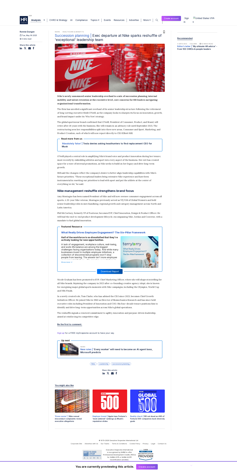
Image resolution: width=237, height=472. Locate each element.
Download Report (110, 271)
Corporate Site (76, 444)
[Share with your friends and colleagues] (29, 48)
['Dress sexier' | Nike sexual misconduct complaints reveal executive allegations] (72, 408)
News (57, 32)
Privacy (145, 444)
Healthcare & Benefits (73, 32)
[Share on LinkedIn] (21, 48)
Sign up (60, 333)
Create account (171, 18)
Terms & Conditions (119, 444)
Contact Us (162, 444)
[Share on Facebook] (33, 48)
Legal (153, 444)
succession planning (121, 364)
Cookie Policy (135, 444)
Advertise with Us (91, 444)
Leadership (103, 364)
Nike (93, 364)
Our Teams (105, 444)
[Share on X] (25, 48)
